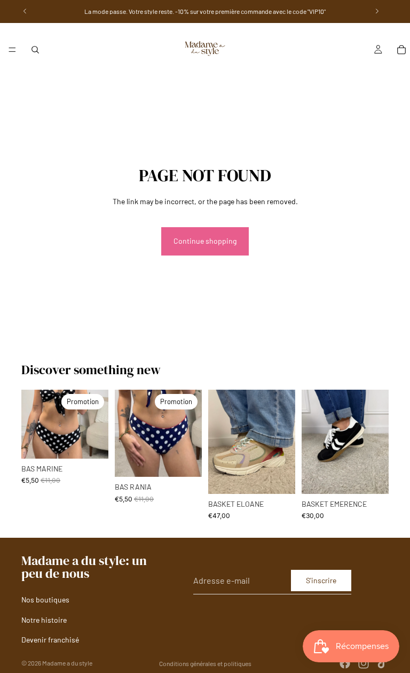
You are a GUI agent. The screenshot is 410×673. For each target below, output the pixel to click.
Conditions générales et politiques (205, 663)
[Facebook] (344, 663)
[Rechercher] (35, 49)
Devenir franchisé (50, 639)
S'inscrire (321, 580)
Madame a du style (67, 663)
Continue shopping (205, 240)
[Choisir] (91, 442)
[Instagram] (363, 663)
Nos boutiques (45, 599)
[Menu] (12, 49)
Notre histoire (44, 619)
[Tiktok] (382, 663)
